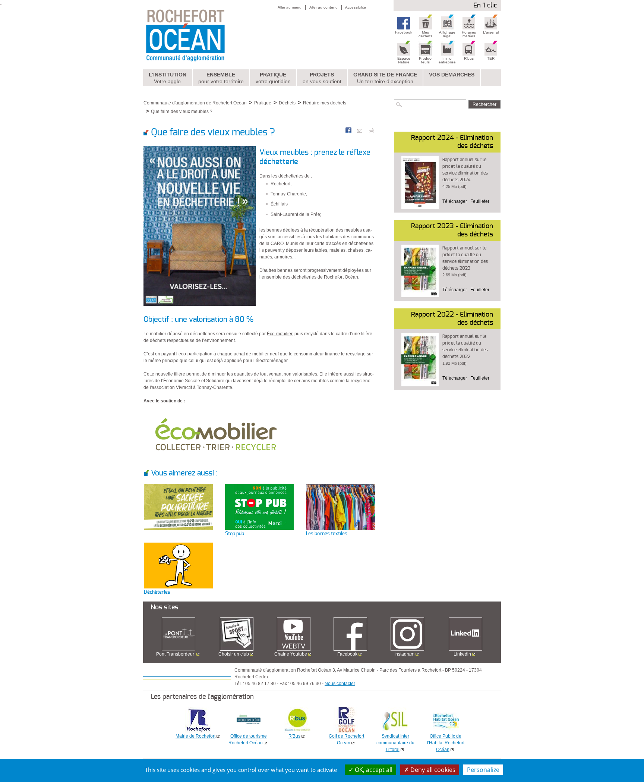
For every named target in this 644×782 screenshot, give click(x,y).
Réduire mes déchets (324, 103)
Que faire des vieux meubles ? (181, 111)
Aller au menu (290, 7)
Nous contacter (340, 683)
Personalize (483, 770)
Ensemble (221, 78)
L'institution (167, 78)
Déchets (287, 103)
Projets (322, 78)
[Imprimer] (371, 130)
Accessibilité (355, 7)
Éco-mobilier (279, 333)
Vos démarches (451, 75)
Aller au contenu (323, 7)
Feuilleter (479, 201)
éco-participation (195, 354)
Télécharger (454, 201)
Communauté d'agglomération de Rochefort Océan (195, 103)
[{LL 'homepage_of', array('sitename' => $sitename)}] (201, 35)
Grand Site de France (385, 78)
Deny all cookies (432, 770)
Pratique (273, 78)
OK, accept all (372, 770)
